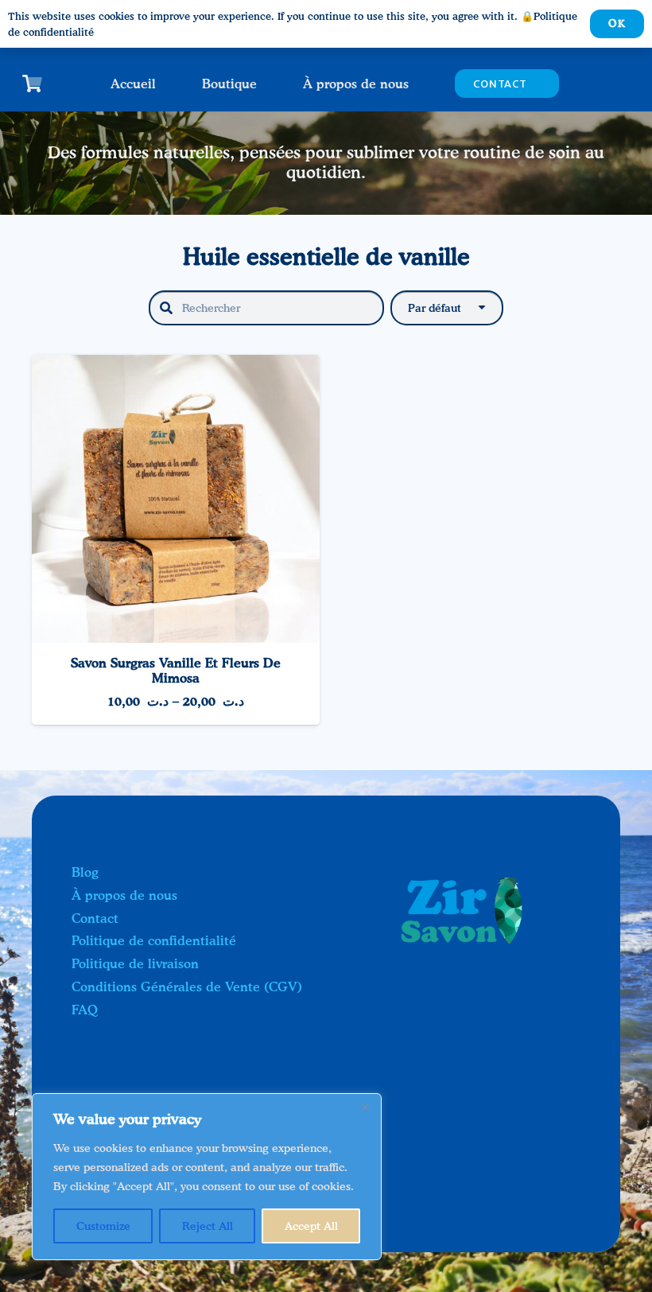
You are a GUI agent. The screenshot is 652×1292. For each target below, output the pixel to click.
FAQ (85, 1010)
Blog (85, 872)
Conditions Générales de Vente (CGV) (187, 986)
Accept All (311, 1225)
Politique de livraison (135, 963)
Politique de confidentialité (154, 940)
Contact (95, 918)
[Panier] (32, 83)
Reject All (207, 1225)
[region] (207, 1176)
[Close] (365, 1106)
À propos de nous (124, 895)
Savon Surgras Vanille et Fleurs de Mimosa (176, 670)
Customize (103, 1225)
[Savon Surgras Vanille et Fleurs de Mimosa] (176, 366)
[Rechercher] (166, 308)
